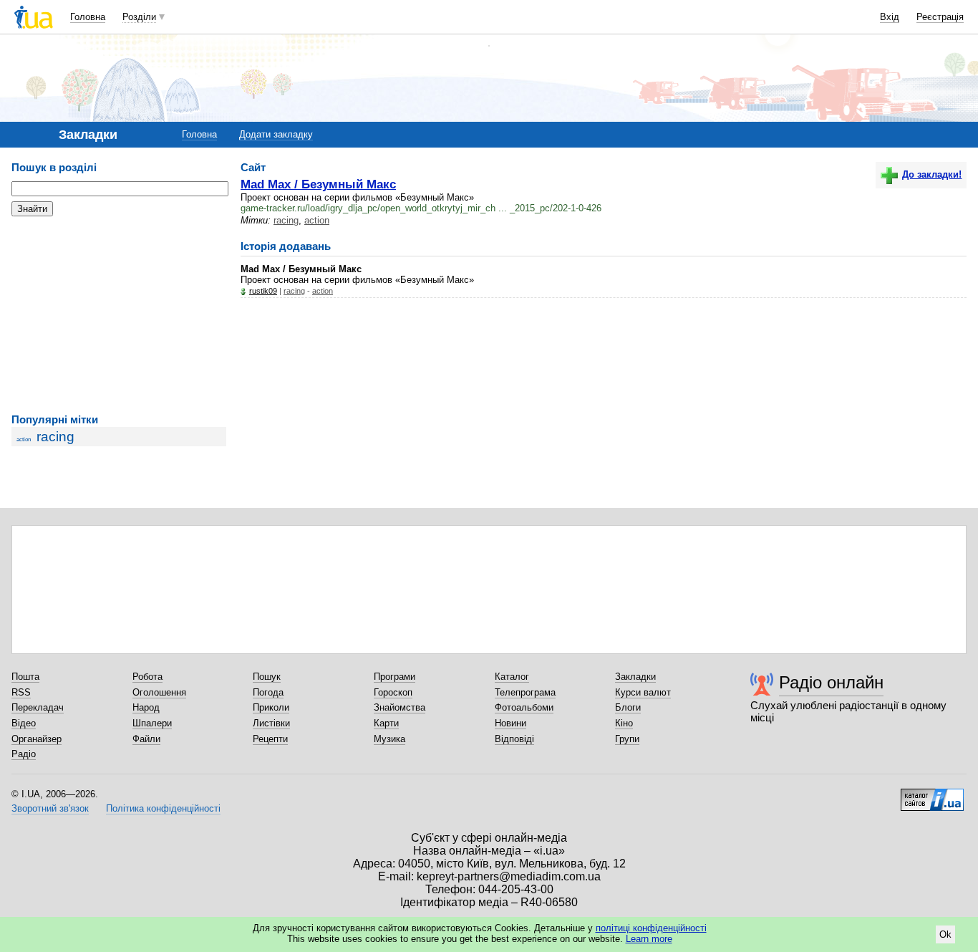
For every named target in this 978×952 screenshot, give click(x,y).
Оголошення (159, 692)
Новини (510, 723)
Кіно (624, 723)
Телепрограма (525, 692)
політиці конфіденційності (651, 928)
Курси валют (643, 692)
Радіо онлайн (831, 682)
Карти (386, 723)
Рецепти (270, 739)
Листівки (271, 723)
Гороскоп (393, 692)
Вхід (889, 16)
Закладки (635, 676)
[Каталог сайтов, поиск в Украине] (932, 794)
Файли (146, 739)
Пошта (25, 676)
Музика (389, 739)
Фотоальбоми (524, 707)
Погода (268, 692)
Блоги (628, 707)
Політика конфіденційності (163, 808)
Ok (945, 934)
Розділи (139, 16)
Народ (146, 707)
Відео (23, 723)
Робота (147, 676)
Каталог (512, 676)
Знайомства (399, 707)
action (23, 439)
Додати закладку (276, 134)
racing (55, 436)
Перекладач (37, 707)
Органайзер (36, 739)
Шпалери (152, 723)
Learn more (649, 938)
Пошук (267, 676)
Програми (394, 676)
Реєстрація (940, 16)
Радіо (23, 754)
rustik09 (263, 291)
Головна (87, 16)
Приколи (271, 707)
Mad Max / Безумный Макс (318, 184)
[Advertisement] (118, 315)
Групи (627, 739)
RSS (21, 692)
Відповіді (514, 739)
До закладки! (932, 174)
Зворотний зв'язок (50, 808)
